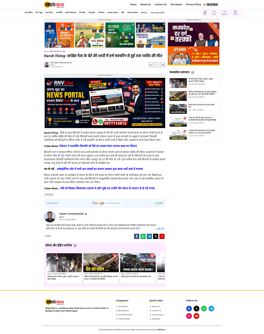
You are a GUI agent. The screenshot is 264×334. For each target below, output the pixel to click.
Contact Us (161, 4)
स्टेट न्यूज (39, 12)
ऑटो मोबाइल (70, 12)
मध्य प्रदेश (49, 12)
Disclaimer (176, 4)
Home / (46, 51)
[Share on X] (155, 236)
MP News (49, 194)
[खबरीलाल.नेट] (56, 4)
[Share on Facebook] (136, 236)
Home (133, 4)
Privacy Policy (193, 4)
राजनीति (59, 12)
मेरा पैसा (82, 12)
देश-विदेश (29, 12)
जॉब (122, 12)
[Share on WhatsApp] (143, 236)
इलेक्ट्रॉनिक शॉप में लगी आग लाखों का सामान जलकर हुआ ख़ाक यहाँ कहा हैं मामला (99, 169)
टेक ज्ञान (92, 12)
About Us (145, 4)
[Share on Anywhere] (162, 236)
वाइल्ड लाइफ (132, 12)
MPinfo (144, 12)
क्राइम (51, 51)
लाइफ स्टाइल (112, 12)
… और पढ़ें (159, 229)
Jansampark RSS (157, 12)
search (235, 14)
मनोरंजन (101, 12)
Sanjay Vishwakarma (61, 62)
